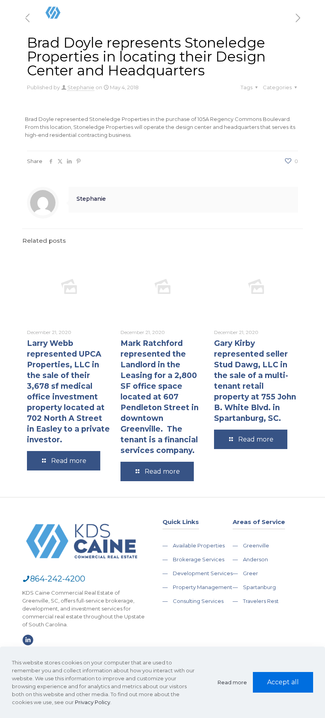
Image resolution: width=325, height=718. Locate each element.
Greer (250, 573)
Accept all (283, 682)
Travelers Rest (261, 601)
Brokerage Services (198, 559)
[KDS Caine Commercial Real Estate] (65, 30)
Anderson (255, 559)
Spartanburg (259, 587)
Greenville (256, 545)
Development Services (203, 573)
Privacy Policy (92, 702)
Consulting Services (198, 601)
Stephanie (80, 87)
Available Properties (199, 545)
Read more (232, 682)
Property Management (202, 587)
